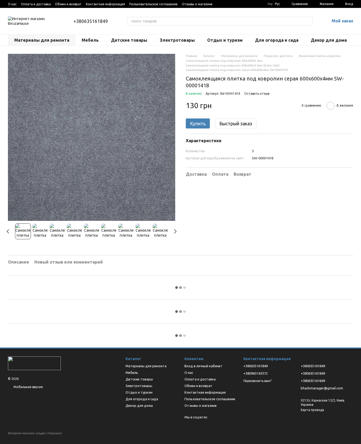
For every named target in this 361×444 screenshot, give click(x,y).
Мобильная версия (28, 387)
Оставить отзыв (256, 93)
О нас (12, 4)
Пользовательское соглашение (153, 4)
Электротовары (177, 40)
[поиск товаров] (308, 21)
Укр (270, 4)
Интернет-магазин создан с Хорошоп (35, 433)
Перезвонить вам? (257, 381)
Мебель (90, 40)
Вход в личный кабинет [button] (203, 366)
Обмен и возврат (68, 4)
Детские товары (129, 40)
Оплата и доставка (36, 4)
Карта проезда (312, 410)
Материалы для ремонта (41, 40)
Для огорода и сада (276, 40)
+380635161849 (90, 21)
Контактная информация (105, 4)
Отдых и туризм (225, 40)
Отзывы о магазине (197, 4)
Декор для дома (329, 40)
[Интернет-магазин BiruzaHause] (34, 363)
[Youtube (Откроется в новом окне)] (220, 4)
